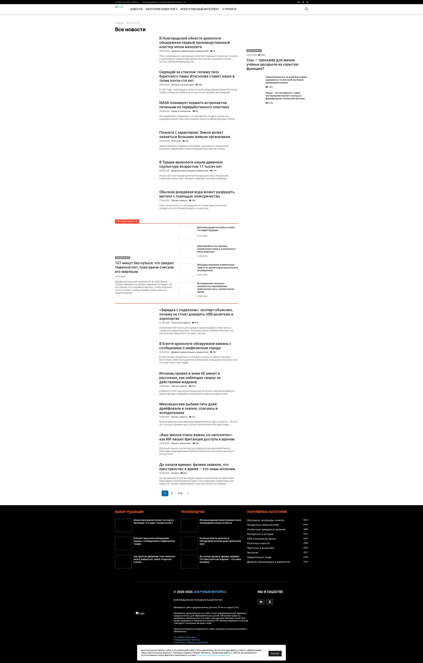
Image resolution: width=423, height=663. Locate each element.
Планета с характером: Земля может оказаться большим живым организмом (194, 134)
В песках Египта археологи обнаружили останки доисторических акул (220, 541)
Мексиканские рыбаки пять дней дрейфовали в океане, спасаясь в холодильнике (188, 408)
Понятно (275, 653)
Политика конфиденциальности (191, 642)
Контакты (191, 637)
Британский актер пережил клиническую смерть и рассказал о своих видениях (216, 249)
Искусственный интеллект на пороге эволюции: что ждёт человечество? (154, 521)
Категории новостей (160, 9)
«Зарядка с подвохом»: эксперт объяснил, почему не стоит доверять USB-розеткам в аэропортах (196, 314)
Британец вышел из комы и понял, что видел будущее (216, 229)
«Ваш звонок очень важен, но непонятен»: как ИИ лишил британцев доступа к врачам (196, 437)
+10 (180, 493)
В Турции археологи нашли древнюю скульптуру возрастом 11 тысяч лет (191, 164)
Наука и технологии (181, 111)
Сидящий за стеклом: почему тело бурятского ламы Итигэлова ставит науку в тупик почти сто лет (197, 76)
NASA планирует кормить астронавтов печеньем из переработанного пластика (194, 104)
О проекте (229, 9)
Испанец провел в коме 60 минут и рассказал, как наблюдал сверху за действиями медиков (189, 377)
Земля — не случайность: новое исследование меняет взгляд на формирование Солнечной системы (285, 96)
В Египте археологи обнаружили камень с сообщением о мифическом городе (195, 345)
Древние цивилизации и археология (189, 51)
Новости (136, 9)
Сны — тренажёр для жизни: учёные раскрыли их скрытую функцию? (273, 64)
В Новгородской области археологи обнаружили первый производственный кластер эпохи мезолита (194, 42)
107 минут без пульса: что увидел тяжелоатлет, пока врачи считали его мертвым (144, 267)
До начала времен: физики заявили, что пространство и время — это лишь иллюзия (197, 466)
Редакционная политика (187, 640)
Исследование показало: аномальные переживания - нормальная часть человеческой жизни (215, 287)
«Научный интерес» (210, 592)
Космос (175, 473)
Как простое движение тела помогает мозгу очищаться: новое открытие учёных (154, 559)
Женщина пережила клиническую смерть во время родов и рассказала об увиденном (217, 267)
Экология (176, 141)
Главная (119, 22)
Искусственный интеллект (200, 9)
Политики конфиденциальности (212, 655)
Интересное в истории (182, 84)
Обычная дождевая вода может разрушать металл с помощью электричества (196, 194)
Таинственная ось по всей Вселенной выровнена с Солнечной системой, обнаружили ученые (286, 80)
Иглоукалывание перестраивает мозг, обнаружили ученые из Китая (221, 521)
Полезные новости (180, 322)
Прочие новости (179, 200)
